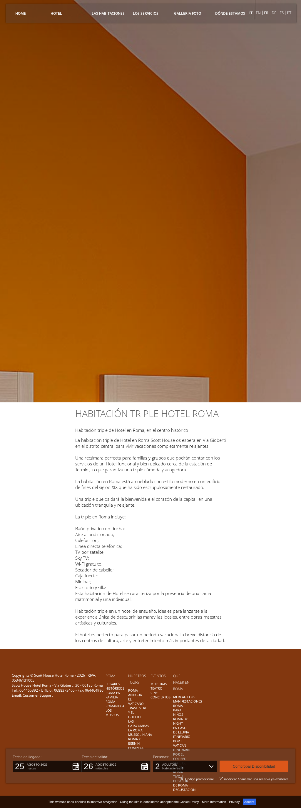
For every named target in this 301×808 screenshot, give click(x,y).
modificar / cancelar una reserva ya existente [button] (256, 779)
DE (274, 12)
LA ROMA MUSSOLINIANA (140, 732)
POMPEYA (135, 748)
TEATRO (156, 688)
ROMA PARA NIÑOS (178, 710)
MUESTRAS (158, 684)
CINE (154, 692)
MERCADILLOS (184, 697)
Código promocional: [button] (199, 779)
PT (289, 12)
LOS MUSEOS (112, 712)
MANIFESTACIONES (187, 701)
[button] (47, 766)
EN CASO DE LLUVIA (181, 730)
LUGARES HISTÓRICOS (115, 686)
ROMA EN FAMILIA (113, 694)
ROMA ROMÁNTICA (115, 703)
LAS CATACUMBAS (138, 723)
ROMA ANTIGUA (135, 692)
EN (258, 12)
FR (266, 12)
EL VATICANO (136, 701)
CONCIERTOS (160, 697)
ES (282, 12)
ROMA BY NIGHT (180, 721)
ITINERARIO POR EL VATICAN (181, 741)
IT (250, 12)
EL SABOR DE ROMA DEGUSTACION (184, 785)
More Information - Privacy (221, 802)
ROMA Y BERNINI (134, 741)
